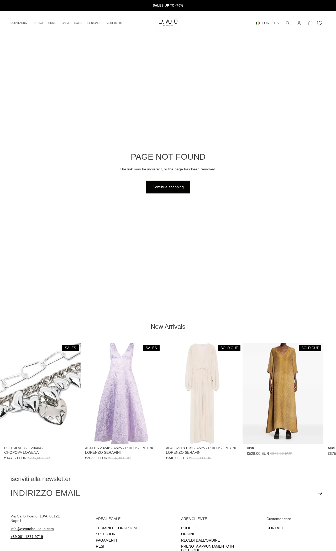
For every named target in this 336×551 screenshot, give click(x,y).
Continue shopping (168, 187)
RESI (100, 546)
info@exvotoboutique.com (32, 528)
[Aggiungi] (72, 435)
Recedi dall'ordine (200, 540)
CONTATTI (275, 528)
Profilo (189, 528)
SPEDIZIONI (106, 534)
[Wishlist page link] (319, 23)
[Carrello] (310, 23)
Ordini (187, 534)
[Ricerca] (287, 23)
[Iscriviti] (320, 493)
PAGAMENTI (106, 540)
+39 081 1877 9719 (26, 536)
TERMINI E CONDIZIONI (116, 528)
